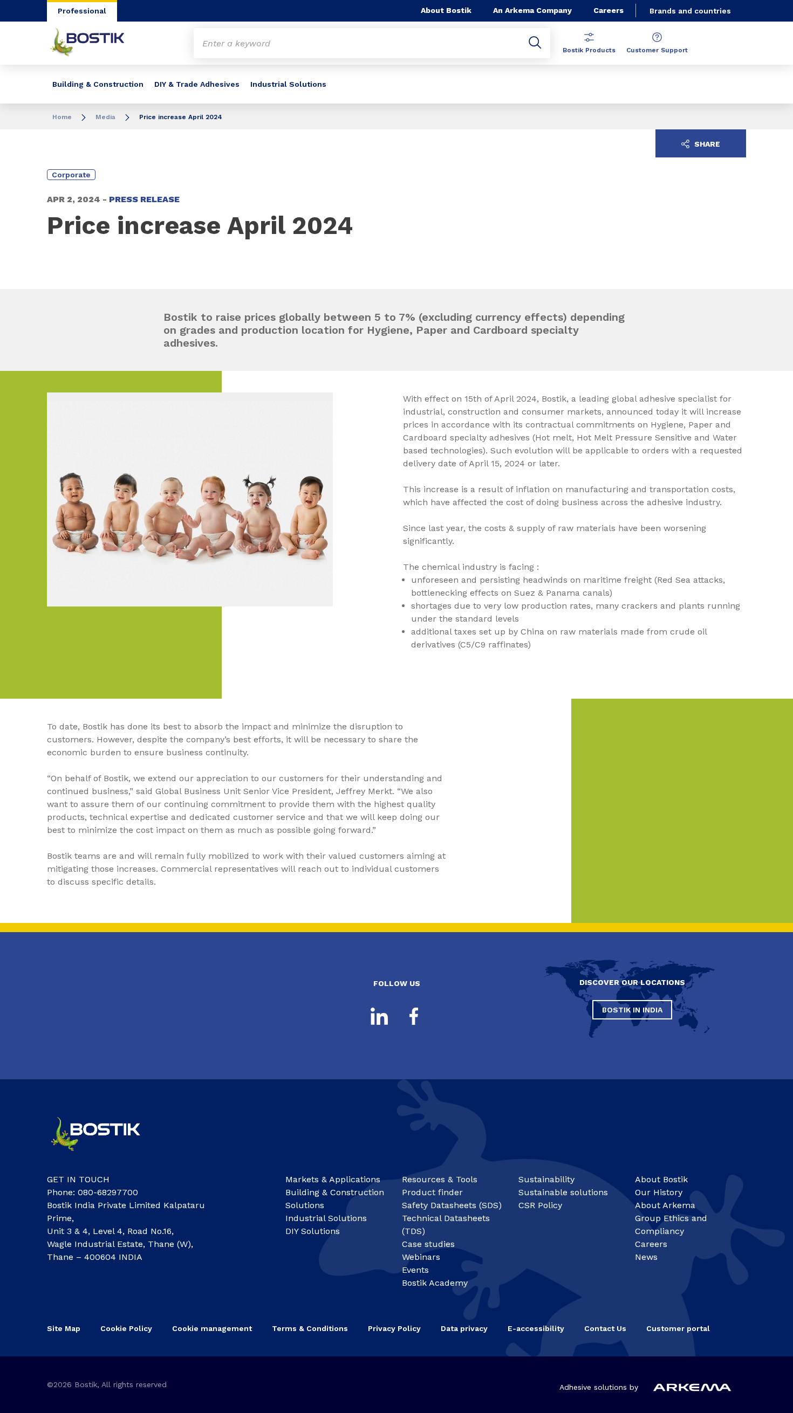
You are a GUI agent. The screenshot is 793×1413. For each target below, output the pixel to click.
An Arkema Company (532, 10)
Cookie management (212, 1328)
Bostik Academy (435, 1283)
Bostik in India (632, 1009)
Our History (658, 1192)
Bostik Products (589, 50)
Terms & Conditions (310, 1328)
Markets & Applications (332, 1179)
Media (105, 117)
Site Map (63, 1328)
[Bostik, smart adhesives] (105, 1155)
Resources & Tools (439, 1179)
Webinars (421, 1257)
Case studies (428, 1244)
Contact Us (605, 1328)
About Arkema (665, 1205)
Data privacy (464, 1328)
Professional (82, 10)
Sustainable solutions (563, 1192)
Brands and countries (690, 10)
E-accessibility (536, 1328)
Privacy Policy (394, 1328)
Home (62, 117)
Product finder (432, 1192)
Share (706, 144)
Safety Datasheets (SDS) (452, 1205)
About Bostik (446, 10)
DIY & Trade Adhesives (197, 84)
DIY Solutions (312, 1231)
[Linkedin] (379, 1016)
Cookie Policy (126, 1328)
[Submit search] (535, 43)
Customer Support (657, 50)
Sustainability (546, 1179)
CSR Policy (540, 1205)
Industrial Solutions (288, 84)
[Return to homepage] (95, 43)
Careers (608, 10)
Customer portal (679, 1328)
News (646, 1257)
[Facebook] (413, 1016)
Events (415, 1270)
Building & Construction (97, 84)
